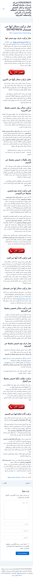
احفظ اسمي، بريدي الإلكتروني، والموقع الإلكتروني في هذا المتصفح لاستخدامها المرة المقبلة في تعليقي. (17, 546)
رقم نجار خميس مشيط (14, 477)
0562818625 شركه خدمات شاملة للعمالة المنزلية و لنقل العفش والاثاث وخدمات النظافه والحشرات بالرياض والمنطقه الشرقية (20, 8)
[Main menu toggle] (3, 9)
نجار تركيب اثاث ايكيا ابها (24, 298)
